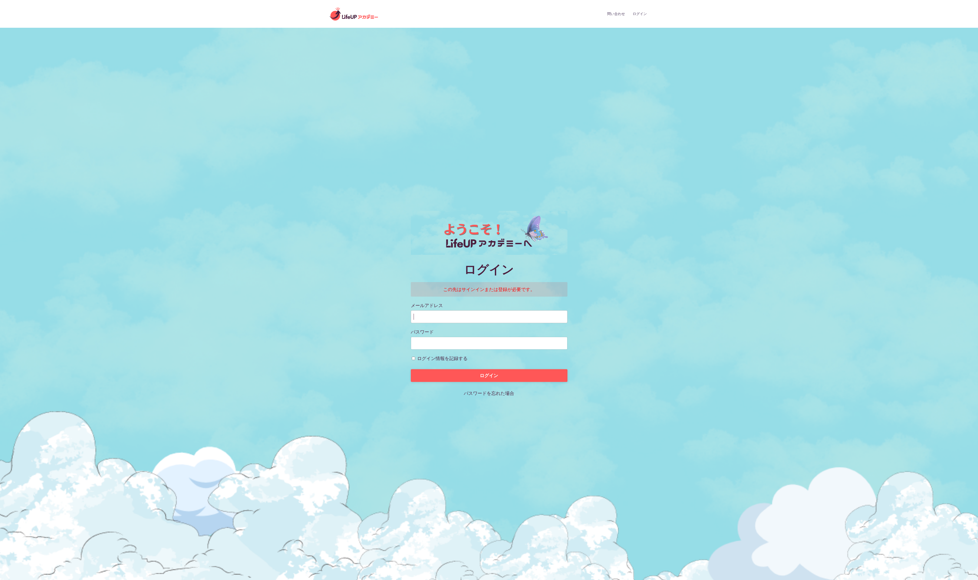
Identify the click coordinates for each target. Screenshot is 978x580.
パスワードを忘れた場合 (489, 393)
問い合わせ (616, 13)
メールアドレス (427, 305)
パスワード (422, 332)
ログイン (640, 13)
